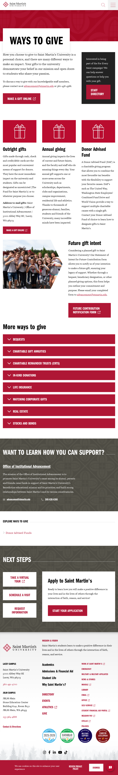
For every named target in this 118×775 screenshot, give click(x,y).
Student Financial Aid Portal (94, 710)
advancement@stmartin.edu (39, 86)
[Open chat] (110, 767)
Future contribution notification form (86, 310)
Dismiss (96, 767)
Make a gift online (19, 98)
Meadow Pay (87, 715)
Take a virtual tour (20, 579)
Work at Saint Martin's (92, 663)
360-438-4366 (51, 499)
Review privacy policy (75, 767)
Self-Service (87, 705)
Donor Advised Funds (19, 533)
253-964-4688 (10, 717)
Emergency (86, 668)
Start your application (68, 610)
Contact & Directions (12, 726)
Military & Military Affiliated (95, 674)
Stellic (85, 720)
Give (44, 713)
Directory (48, 694)
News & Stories (88, 679)
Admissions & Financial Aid (57, 671)
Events (46, 701)
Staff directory (97, 92)
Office (84, 700)
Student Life (49, 678)
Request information (20, 610)
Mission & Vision (50, 640)
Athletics (47, 707)
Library (85, 689)
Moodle (85, 684)
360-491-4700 (10, 684)
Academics (48, 664)
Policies (85, 726)
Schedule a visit (19, 595)
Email (84, 694)
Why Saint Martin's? (54, 684)
